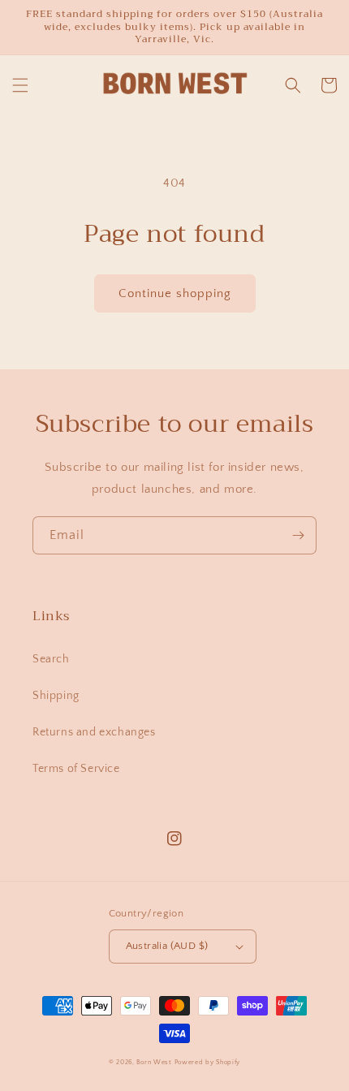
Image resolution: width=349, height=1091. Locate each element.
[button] (20, 85)
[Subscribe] (298, 535)
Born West (153, 1062)
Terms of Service (76, 768)
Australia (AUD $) (167, 945)
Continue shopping (174, 293)
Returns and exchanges (94, 732)
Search (51, 659)
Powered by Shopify (207, 1062)
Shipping (56, 695)
